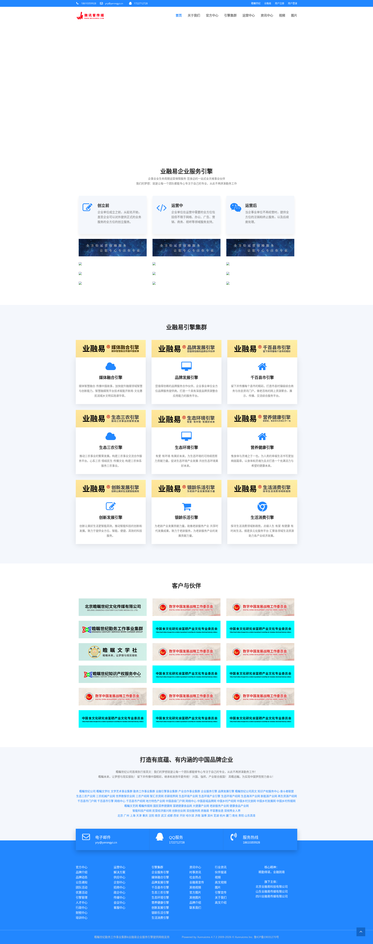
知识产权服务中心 (268, 791)
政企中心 (119, 892)
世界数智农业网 (125, 796)
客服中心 (119, 907)
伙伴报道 (221, 872)
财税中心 (81, 912)
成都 (170, 815)
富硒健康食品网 (182, 805)
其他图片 (195, 897)
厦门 (228, 815)
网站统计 (175, 937)
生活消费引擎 (160, 917)
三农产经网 (142, 796)
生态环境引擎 (160, 897)
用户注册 (279, 3)
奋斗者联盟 (287, 791)
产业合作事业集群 (189, 791)
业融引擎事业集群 (167, 791)
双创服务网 (193, 810)
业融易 (267, 3)
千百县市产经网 (135, 801)
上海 (132, 815)
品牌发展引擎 (226, 791)
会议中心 (119, 902)
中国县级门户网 (175, 801)
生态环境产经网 (230, 796)
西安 (176, 815)
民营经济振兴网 (161, 810)
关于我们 (194, 15)
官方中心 (212, 15)
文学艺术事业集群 (121, 791)
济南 (197, 815)
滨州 (210, 815)
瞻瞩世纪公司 (87, 791)
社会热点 (195, 877)
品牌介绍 (81, 872)
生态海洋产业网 (250, 796)
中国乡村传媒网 (285, 801)
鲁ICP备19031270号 (266, 937)
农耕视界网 (171, 796)
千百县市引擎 (105, 801)
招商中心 (119, 887)
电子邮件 (103, 837)
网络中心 (119, 801)
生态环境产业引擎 (209, 796)
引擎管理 (81, 897)
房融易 (205, 810)
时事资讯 (195, 872)
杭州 (222, 815)
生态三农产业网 (85, 796)
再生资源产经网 (287, 796)
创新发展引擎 (160, 907)
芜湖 (216, 815)
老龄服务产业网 (219, 805)
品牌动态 (81, 877)
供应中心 (119, 877)
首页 (179, 15)
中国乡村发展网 (266, 801)
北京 (120, 815)
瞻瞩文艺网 (131, 805)
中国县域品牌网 (206, 801)
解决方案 (119, 872)
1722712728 (141, 3)
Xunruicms (203, 937)
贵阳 (241, 815)
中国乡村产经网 (226, 801)
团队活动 (81, 887)
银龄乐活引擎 (160, 912)
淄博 (204, 815)
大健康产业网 (201, 805)
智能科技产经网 (142, 810)
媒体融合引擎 (160, 877)
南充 (235, 815)
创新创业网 (179, 810)
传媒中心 (119, 897)
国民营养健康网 (162, 805)
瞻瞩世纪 (256, 3)
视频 (282, 15)
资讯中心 (267, 15)
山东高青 (250, 815)
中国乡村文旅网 (246, 801)
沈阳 (151, 815)
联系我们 (195, 907)
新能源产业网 (269, 796)
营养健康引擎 (160, 902)
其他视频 (195, 887)
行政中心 (81, 907)
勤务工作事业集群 (144, 791)
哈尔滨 (190, 815)
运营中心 (248, 15)
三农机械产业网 (105, 796)
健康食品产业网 (239, 805)
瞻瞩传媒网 (145, 805)
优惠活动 (81, 892)
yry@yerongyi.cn (114, 3)
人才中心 (81, 902)
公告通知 (81, 882)
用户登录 (292, 3)
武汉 (163, 815)
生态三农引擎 (160, 892)
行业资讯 (221, 867)
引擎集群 (230, 15)
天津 (139, 815)
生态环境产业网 (188, 796)
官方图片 (195, 892)
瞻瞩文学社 (103, 791)
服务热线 (250, 837)
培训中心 (81, 917)
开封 (182, 815)
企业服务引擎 (209, 791)
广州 (126, 815)
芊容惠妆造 (216, 810)
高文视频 (221, 882)
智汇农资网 (157, 796)
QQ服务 (176, 837)
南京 (157, 815)
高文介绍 (221, 902)
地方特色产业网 (155, 801)
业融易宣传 (196, 882)
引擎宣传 (221, 892)
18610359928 (88, 3)
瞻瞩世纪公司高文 (246, 791)
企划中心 (119, 882)
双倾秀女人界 (232, 810)
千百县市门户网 (87, 801)
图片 (294, 15)
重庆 (145, 815)
